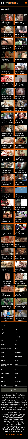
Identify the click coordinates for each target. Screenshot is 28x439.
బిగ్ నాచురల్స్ (3, 385)
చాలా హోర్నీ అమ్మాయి (18, 381)
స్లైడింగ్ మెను (5, 400)
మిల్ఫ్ (16, 329)
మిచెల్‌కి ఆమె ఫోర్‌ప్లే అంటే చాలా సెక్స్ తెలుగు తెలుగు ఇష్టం (6, 172)
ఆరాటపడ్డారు (3, 325)
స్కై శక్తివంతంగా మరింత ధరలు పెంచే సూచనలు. (6, 365)
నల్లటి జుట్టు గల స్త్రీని (18, 352)
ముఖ (2, 369)
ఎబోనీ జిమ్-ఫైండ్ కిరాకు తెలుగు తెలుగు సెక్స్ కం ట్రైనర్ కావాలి (20, 135)
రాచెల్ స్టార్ (16, 373)
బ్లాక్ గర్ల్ (16, 340)
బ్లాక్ (15, 369)
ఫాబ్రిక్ (16, 385)
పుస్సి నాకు (16, 360)
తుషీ (15, 377)
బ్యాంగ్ (2, 333)
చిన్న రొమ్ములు (3, 344)
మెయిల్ (2, 352)
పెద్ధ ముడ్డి (3, 360)
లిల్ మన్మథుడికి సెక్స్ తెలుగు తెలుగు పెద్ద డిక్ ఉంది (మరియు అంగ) (7, 122)
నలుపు (2, 337)
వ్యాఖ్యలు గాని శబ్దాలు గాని (6, 348)
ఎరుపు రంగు (17, 333)
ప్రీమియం (2, 381)
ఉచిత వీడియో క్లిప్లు (6, 395)
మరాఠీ (16, 325)
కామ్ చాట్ (16, 348)
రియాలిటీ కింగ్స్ (17, 337)
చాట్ (2, 377)
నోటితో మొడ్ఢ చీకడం (18, 356)
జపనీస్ (16, 344)
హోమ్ (2, 340)
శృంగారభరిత (14, 390)
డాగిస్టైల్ (2, 356)
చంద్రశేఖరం (16, 364)
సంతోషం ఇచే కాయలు (5, 373)
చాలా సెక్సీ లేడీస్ (20, 400)
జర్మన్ (2, 329)
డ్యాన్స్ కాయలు (14, 394)
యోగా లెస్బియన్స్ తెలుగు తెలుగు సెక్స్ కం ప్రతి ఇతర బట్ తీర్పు (20, 172)
